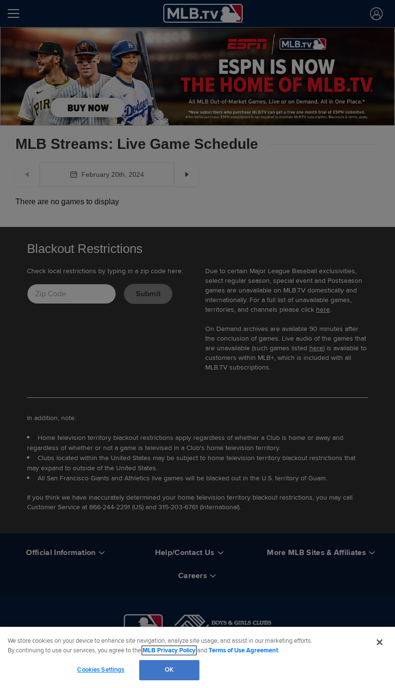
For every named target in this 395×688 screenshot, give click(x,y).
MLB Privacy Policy (169, 650)
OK (169, 670)
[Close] (379, 642)
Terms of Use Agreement (243, 650)
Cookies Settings (100, 670)
